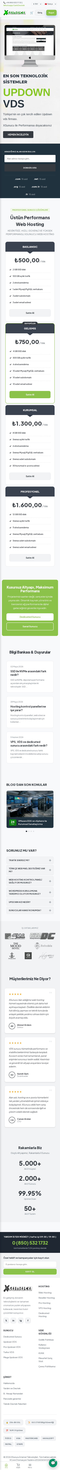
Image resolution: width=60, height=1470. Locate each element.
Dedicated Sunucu (30, 616)
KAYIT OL (30, 1272)
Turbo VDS (8, 1352)
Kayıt (51, 12)
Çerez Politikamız (47, 1366)
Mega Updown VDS (13, 1357)
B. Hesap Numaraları (13, 1393)
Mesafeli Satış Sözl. (45, 1360)
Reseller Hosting (47, 1297)
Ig (21, 1320)
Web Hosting (45, 1292)
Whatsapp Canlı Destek (14, 5)
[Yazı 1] (26, 831)
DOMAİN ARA (30, 168)
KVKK (41, 1353)
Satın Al (30, 312)
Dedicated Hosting (44, 1315)
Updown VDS (10, 1341)
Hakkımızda (9, 1383)
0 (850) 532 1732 (30, 1243)
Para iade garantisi (12, 1398)
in (13, 1320)
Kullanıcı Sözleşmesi (44, 1346)
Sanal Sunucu (30, 626)
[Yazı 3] (31, 831)
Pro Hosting (44, 1303)
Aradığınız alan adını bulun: (20, 151)
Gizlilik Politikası (46, 1339)
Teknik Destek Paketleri (14, 1403)
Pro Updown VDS (12, 1347)
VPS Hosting (45, 1308)
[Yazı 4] (33, 831)
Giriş (40, 12)
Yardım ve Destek (12, 1388)
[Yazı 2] (28, 831)
